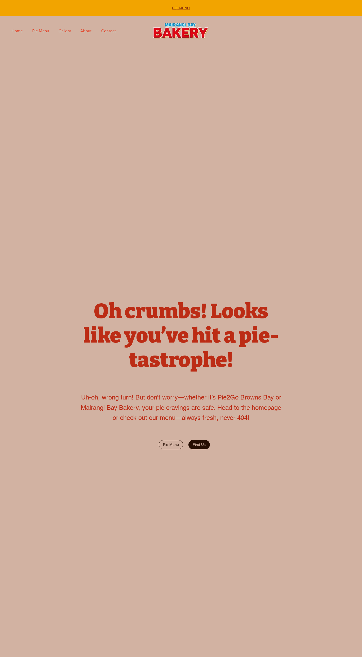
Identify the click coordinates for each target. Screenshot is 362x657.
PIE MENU (181, 8)
